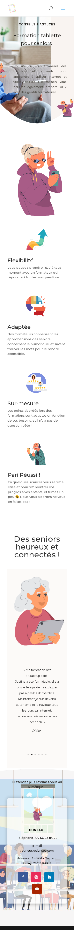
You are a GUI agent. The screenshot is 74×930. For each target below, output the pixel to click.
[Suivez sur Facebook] (23, 877)
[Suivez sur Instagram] (36, 877)
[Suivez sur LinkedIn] (49, 877)
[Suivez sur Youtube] (37, 889)
